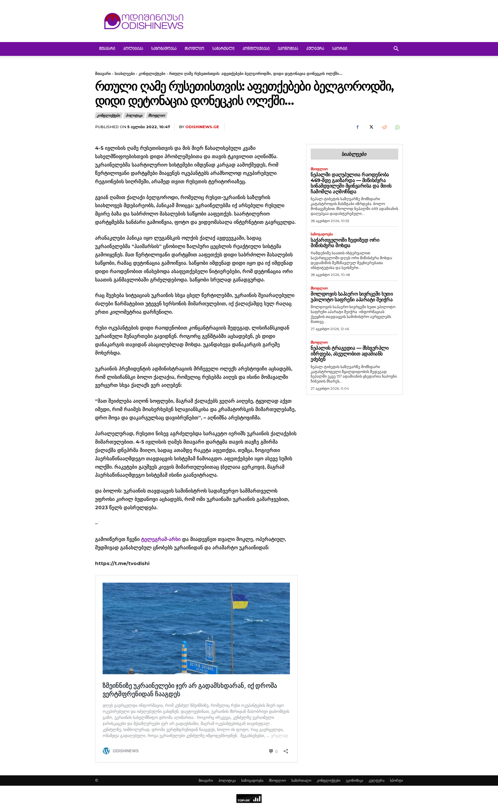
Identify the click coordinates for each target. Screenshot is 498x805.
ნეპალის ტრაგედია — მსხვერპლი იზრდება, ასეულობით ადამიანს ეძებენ (349, 353)
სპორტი (339, 49)
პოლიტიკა (133, 49)
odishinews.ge (202, 126)
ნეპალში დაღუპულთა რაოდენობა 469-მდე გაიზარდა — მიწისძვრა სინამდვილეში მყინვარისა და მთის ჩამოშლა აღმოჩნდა (351, 183)
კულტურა (315, 49)
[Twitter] (370, 127)
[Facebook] (357, 127)
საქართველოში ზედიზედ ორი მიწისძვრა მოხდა (345, 243)
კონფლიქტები (256, 49)
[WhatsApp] (397, 127)
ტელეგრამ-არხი (161, 539)
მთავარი (107, 49)
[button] (396, 49)
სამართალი (223, 49)
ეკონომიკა (288, 49)
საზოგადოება (164, 49)
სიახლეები (125, 73)
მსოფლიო (194, 49)
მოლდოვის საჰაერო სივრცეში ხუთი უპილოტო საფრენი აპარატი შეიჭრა (352, 296)
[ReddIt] (384, 127)
